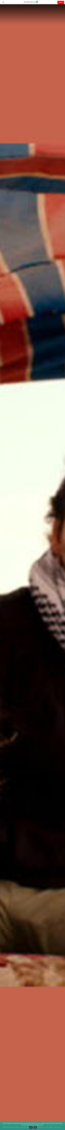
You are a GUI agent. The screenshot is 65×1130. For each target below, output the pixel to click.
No (35, 1127)
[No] (63, 1125)
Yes (31, 1127)
